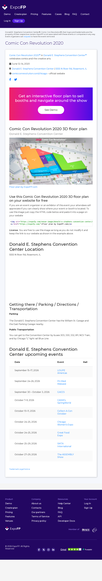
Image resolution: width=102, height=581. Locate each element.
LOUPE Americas (62, 371)
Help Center (64, 503)
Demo (7, 14)
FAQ (74, 14)
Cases (58, 14)
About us (36, 503)
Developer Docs (66, 521)
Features (46, 14)
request (27, 37)
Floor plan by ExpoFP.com (23, 187)
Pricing (34, 14)
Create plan (20, 14)
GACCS (61, 392)
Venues (9, 521)
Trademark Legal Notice (19, 469)
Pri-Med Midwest (61, 382)
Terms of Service (40, 516)
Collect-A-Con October (64, 412)
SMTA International (64, 445)
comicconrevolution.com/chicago (29, 73)
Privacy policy (38, 521)
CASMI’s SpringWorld (64, 401)
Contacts (36, 508)
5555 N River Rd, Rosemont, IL (71, 68)
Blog (66, 14)
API (60, 516)
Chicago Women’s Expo (65, 423)
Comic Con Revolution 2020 (25, 55)
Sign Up (18, 21)
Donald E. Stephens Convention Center (65, 55)
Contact (85, 14)
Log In (7, 21)
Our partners (38, 512)
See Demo (51, 109)
